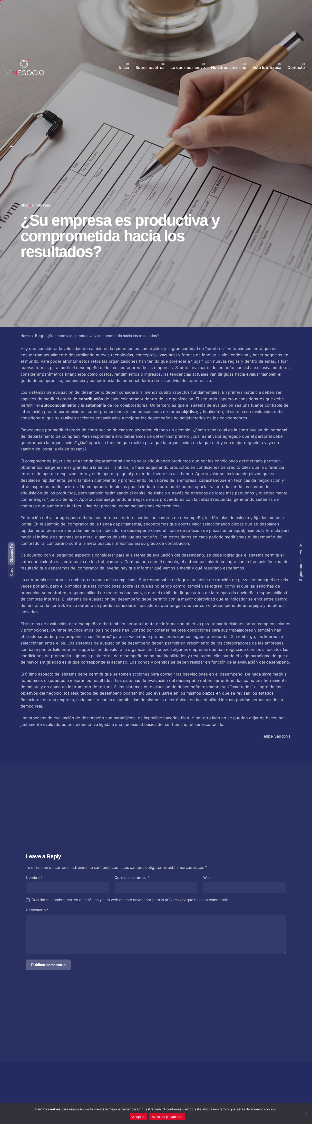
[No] (305, 1113)
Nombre (34, 877)
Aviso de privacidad (167, 1117)
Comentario (37, 910)
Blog (24, 205)
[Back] (11, 146)
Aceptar (138, 1117)
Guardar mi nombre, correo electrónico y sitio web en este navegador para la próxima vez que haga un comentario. (130, 900)
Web (207, 877)
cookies (54, 1109)
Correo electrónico (132, 877)
